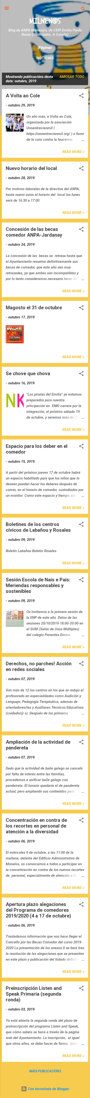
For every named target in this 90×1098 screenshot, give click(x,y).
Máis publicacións (45, 1071)
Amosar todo (72, 77)
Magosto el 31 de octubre (34, 307)
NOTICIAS (45, 58)
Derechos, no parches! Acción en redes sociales (39, 666)
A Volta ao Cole (23, 96)
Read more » (73, 152)
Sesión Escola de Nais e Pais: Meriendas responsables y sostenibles (38, 585)
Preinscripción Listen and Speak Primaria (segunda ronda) (34, 994)
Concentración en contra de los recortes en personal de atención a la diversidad (36, 826)
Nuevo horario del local (31, 168)
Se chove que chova (28, 373)
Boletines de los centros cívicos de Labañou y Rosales (38, 527)
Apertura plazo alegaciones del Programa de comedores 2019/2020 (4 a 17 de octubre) (38, 910)
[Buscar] (83, 9)
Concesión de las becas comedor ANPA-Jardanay (34, 232)
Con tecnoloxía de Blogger (48, 1089)
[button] (81, 96)
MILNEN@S (45, 21)
